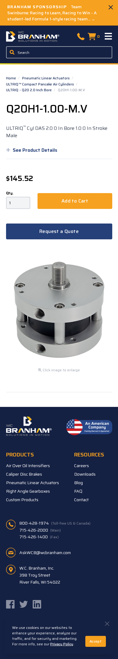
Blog (78, 482)
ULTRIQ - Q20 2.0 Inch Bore (29, 90)
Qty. (9, 193)
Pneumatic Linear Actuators (46, 78)
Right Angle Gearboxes (28, 491)
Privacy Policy (61, 644)
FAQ (78, 491)
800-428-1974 (54, 523)
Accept (96, 641)
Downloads (85, 474)
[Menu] (109, 36)
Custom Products (22, 499)
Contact (81, 499)
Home (11, 78)
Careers (81, 465)
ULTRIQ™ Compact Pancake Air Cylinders (40, 84)
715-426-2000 (40, 530)
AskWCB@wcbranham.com (45, 552)
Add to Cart (74, 201)
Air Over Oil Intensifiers (28, 465)
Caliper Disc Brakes (24, 474)
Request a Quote (59, 231)
